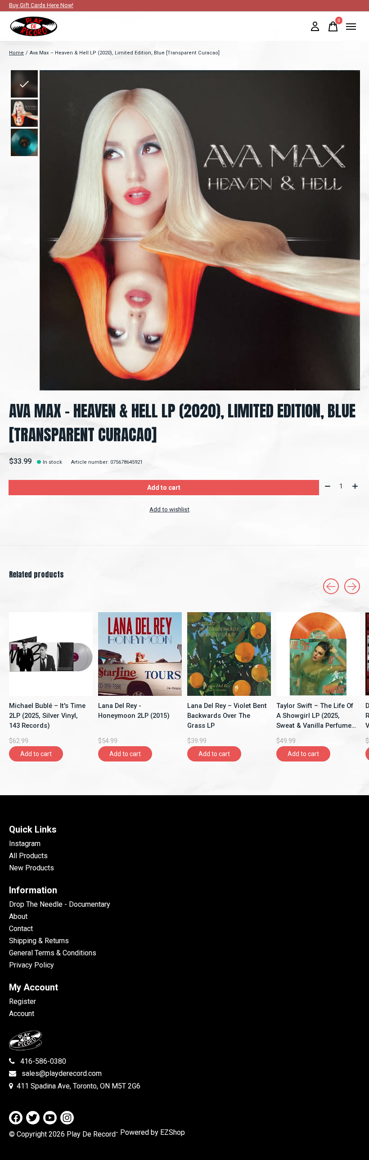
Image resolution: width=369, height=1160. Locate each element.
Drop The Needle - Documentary (59, 904)
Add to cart (163, 487)
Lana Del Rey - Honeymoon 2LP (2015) (134, 711)
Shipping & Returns (39, 940)
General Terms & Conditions (52, 953)
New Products (31, 868)
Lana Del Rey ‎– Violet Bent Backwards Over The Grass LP (227, 716)
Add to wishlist (169, 509)
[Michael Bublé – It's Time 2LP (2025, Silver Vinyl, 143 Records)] (51, 654)
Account (21, 1013)
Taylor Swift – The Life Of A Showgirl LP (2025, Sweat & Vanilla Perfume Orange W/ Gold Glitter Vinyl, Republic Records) (314, 716)
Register (22, 1001)
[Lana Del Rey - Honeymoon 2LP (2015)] (140, 654)
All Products (28, 855)
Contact (21, 928)
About (18, 916)
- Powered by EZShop (150, 1132)
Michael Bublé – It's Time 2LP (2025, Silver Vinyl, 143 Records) (47, 716)
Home (16, 53)
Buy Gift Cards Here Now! (41, 5)
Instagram (24, 843)
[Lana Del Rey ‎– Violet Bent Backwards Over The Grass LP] (229, 654)
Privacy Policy (31, 965)
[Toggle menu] (351, 27)
